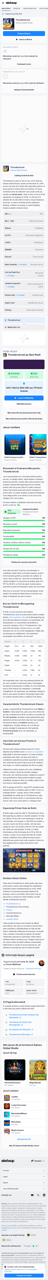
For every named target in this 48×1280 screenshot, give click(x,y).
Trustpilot (31, 1246)
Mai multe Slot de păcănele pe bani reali (24, 413)
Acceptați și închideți (24, 1275)
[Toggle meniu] (3, 3)
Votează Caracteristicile (24, 90)
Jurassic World (12, 919)
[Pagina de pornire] (11, 3)
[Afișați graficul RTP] (10, 214)
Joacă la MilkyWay (25, 398)
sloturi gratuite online (17, 617)
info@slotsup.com (7, 1228)
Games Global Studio (18, 170)
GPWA (33, 1235)
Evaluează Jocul (24, 64)
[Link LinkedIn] (44, 1195)
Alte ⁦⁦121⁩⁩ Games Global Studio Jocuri (24, 1146)
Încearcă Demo (24, 33)
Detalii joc (16, 8)
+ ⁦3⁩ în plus (22, 264)
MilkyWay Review (24, 404)
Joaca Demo (5, 8)
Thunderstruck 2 (13, 904)
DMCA (8, 1240)
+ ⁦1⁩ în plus (10, 275)
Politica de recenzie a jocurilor (24, 562)
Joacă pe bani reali (29, 8)
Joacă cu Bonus (25, 39)
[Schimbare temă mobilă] (44, 2)
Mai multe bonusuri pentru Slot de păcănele (24, 419)
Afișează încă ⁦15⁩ (24, 1139)
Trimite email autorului (25, 974)
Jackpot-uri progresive (34, 752)
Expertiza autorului (33, 968)
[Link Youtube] (32, 1195)
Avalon (9, 910)
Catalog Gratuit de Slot (24, 175)
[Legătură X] (38, 1195)
